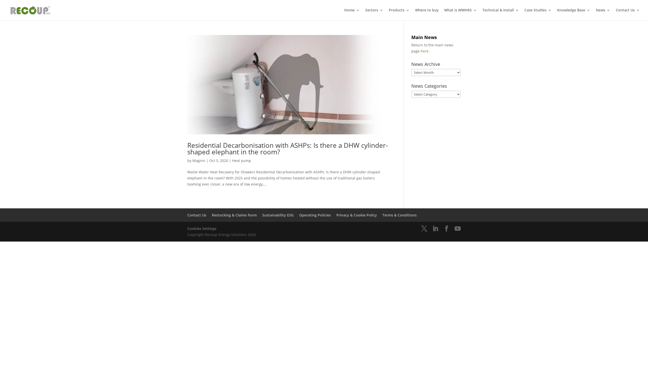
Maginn (198, 160)
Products (396, 10)
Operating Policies (315, 215)
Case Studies (535, 10)
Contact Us (625, 10)
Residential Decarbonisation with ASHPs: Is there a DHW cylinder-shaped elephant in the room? (287, 148)
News (600, 10)
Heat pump (241, 160)
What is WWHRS (458, 10)
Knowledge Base (571, 10)
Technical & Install (498, 10)
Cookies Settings (201, 228)
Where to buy (427, 10)
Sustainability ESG (278, 215)
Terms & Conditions (399, 215)
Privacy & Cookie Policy (356, 215)
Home (349, 10)
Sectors (371, 10)
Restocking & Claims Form (234, 215)
